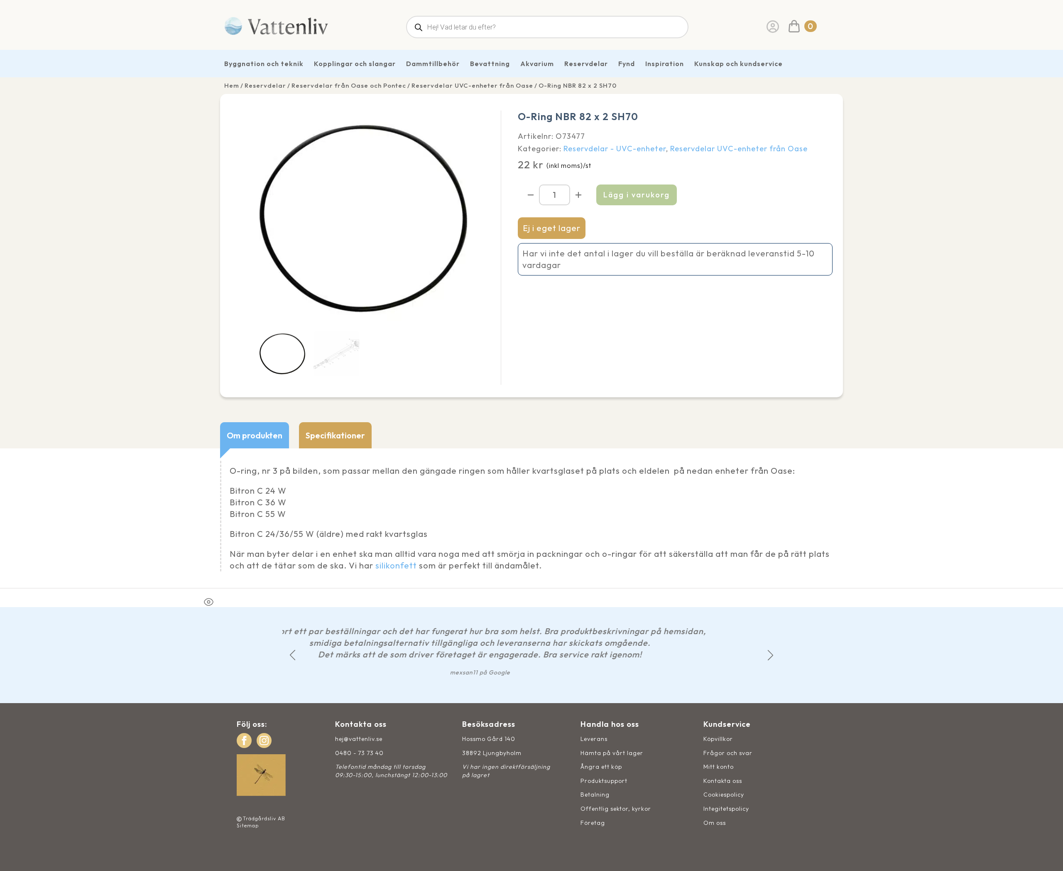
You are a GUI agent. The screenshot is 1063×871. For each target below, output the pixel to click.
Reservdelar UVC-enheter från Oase (472, 85)
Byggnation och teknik (264, 63)
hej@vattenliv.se (358, 739)
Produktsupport (603, 781)
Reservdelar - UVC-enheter (614, 148)
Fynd (626, 63)
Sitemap (248, 825)
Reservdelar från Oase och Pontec (348, 85)
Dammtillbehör (433, 63)
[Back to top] (1047, 855)
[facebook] (244, 740)
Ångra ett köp (601, 766)
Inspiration (664, 63)
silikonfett (396, 565)
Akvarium (537, 63)
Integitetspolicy (726, 808)
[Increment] (578, 195)
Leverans (593, 739)
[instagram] (264, 740)
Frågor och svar (727, 753)
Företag (592, 823)
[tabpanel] (531, 518)
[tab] (254, 435)
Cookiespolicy (723, 794)
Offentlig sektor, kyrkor (615, 808)
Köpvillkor (718, 739)
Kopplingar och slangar (355, 63)
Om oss (714, 823)
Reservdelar (586, 63)
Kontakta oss (722, 781)
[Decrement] (530, 195)
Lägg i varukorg (636, 194)
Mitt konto (718, 766)
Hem (231, 85)
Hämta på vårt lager (611, 753)
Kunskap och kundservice (738, 63)
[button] (292, 655)
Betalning (595, 794)
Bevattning (490, 63)
